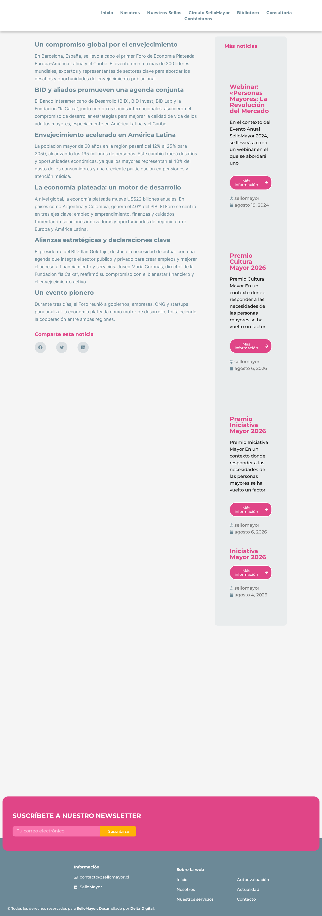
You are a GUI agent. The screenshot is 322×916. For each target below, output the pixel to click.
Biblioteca (248, 12)
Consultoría (279, 12)
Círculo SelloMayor (209, 12)
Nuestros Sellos (164, 12)
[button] (40, 347)
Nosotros (130, 12)
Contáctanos (198, 18)
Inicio (107, 12)
